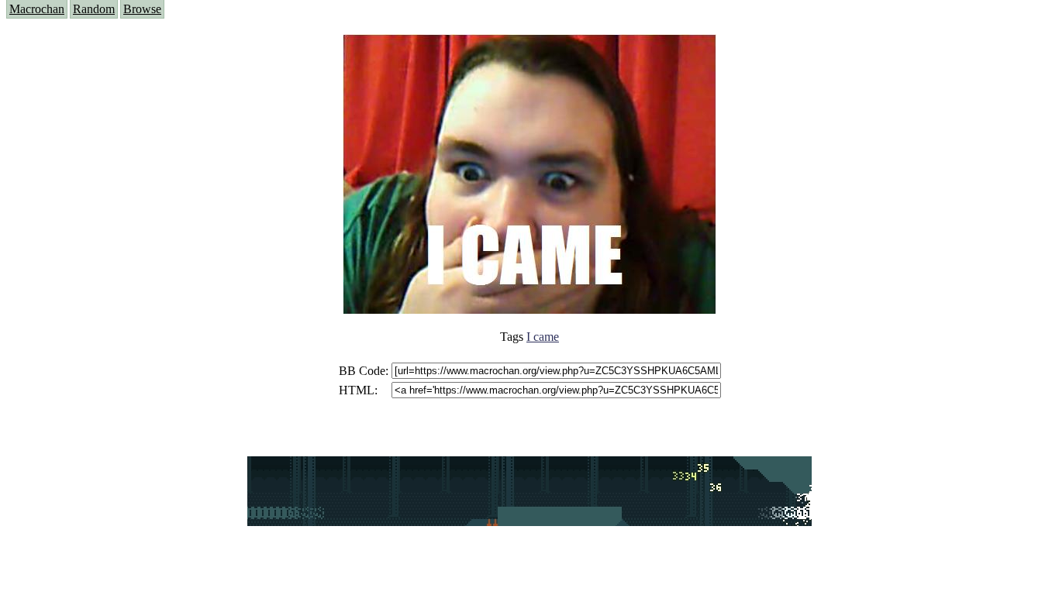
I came (542, 336)
